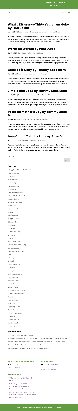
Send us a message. (48, 369)
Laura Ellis (11, 261)
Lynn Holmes (12, 284)
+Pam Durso (21, 53)
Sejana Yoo (11, 303)
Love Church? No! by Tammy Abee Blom (38, 136)
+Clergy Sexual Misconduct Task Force (21, 170)
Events (62, 2)
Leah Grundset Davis (15, 274)
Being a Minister (23, 32)
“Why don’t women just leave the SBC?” (21, 335)
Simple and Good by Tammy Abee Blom (37, 91)
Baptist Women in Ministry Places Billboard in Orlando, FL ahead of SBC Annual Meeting (37, 342)
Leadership (11, 268)
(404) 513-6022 (52, 365)
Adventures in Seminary (15, 209)
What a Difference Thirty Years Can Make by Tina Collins (38, 26)
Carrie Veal (11, 228)
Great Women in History (16, 251)
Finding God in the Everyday (27, 95)
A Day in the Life (13, 199)
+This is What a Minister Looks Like (19, 196)
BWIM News (12, 225)
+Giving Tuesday (13, 173)
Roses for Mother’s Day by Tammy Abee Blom (37, 113)
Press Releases (13, 300)
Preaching (11, 297)
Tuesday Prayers (13, 320)
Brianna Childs (12, 222)
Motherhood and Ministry (52, 32)
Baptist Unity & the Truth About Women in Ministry (25, 345)
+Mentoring (12, 183)
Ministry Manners (13, 287)
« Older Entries (13, 157)
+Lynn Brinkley (12, 180)
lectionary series (13, 281)
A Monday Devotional (15, 202)
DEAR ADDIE (12, 238)
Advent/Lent (12, 206)
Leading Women (13, 271)
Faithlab (58, 407)
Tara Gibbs (11, 310)
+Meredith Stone (13, 186)
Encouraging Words (36, 32)
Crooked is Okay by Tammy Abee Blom (37, 70)
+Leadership (12, 176)
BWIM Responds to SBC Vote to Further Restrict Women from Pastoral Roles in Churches (38, 338)
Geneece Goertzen (14, 248)
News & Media (54, 6)
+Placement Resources (15, 193)
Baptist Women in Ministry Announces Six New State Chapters (28, 348)
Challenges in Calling (14, 232)
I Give (9, 254)
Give (55, 2)
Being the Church (24, 119)
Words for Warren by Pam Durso (31, 49)
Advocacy (11, 212)
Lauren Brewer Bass (14, 264)
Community (12, 235)
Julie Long (11, 258)
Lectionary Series (13, 277)
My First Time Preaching (16, 294)
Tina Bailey (11, 316)
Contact (48, 2)
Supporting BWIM (14, 307)
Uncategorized (13, 323)
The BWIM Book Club (15, 313)
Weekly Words (12, 326)
